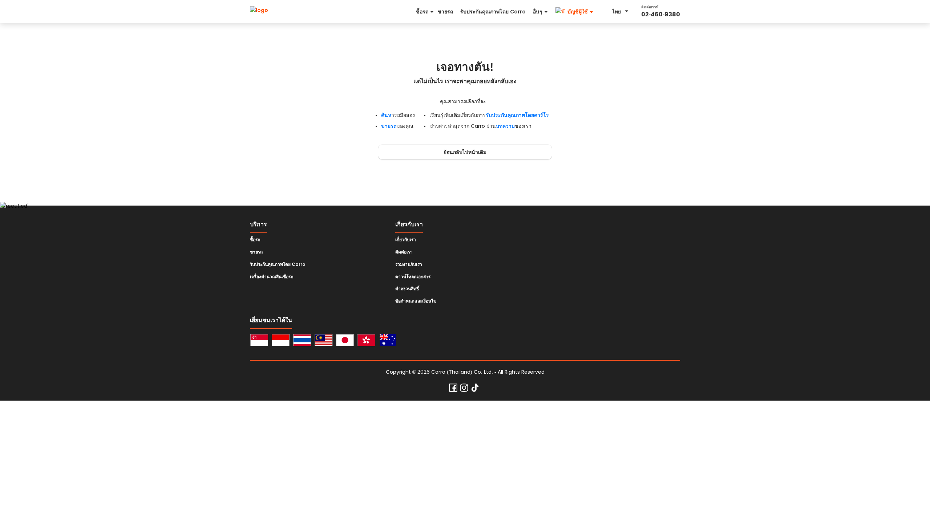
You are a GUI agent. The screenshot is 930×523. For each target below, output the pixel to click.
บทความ (505, 126)
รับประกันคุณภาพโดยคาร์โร (517, 115)
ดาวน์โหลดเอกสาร (412, 276)
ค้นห (386, 115)
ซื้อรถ (255, 239)
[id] (280, 341)
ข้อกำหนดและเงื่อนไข (415, 301)
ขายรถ (388, 126)
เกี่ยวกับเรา (405, 239)
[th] (302, 341)
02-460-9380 (660, 14)
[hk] (366, 341)
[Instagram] (464, 389)
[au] (388, 341)
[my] (323, 341)
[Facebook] (453, 389)
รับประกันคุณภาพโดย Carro (277, 264)
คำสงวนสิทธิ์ (407, 288)
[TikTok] (475, 389)
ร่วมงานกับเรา (408, 264)
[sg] (259, 341)
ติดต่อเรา (404, 252)
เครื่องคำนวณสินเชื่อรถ (271, 276)
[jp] (345, 341)
